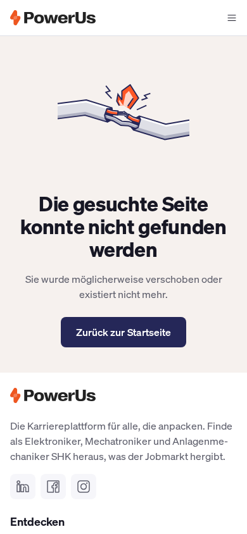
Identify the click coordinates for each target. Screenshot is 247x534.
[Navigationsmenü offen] (232, 18)
